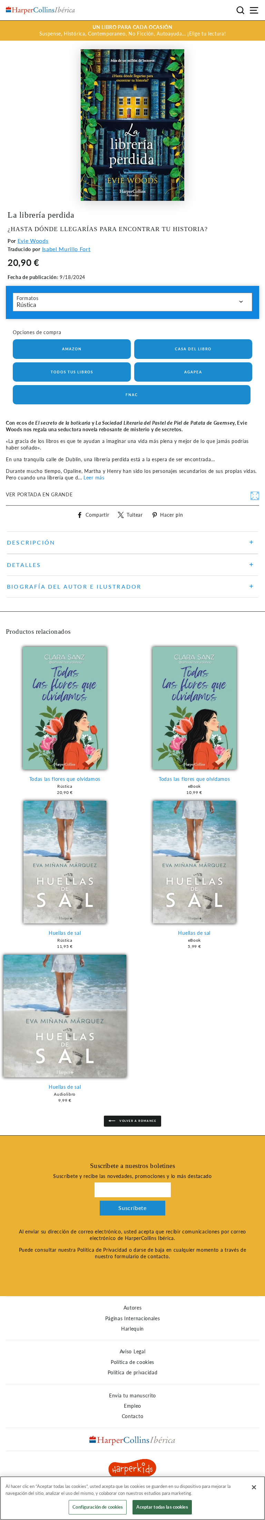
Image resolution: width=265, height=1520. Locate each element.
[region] (132, 1498)
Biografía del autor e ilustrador (74, 586)
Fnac (132, 395)
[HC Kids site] (132, 1469)
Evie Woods (33, 240)
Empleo (132, 1406)
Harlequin (132, 1329)
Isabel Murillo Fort (66, 249)
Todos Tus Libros (72, 372)
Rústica (26, 304)
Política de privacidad (133, 1372)
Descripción (31, 542)
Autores (133, 1308)
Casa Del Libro (193, 349)
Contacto (132, 1416)
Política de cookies (132, 1362)
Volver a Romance (137, 1121)
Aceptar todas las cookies (162, 1507)
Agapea (193, 372)
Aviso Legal (132, 1351)
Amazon (72, 349)
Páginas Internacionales (132, 1318)
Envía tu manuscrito (132, 1395)
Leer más (94, 477)
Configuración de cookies (97, 1507)
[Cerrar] (254, 1487)
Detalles (24, 564)
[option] (132, 30)
